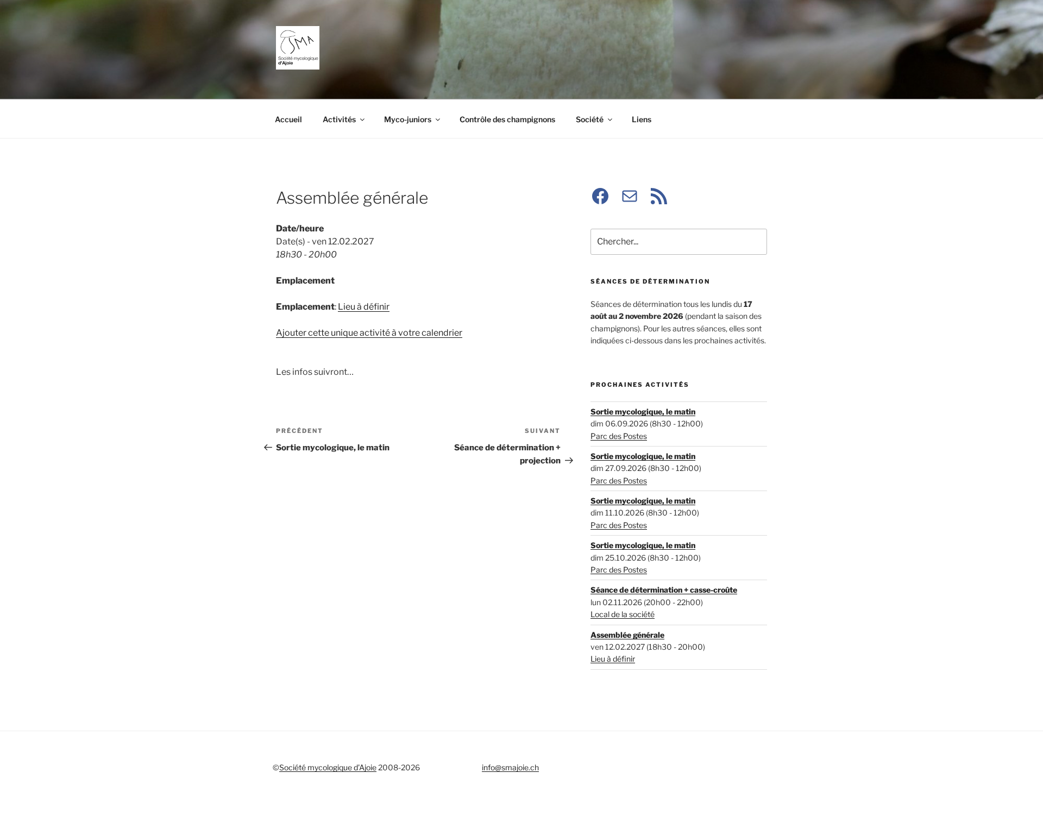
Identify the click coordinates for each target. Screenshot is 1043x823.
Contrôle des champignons (507, 119)
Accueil (288, 119)
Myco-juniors (407, 119)
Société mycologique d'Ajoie (327, 767)
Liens (641, 119)
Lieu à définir (363, 306)
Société (590, 119)
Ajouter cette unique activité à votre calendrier (369, 333)
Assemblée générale (627, 634)
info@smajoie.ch (510, 767)
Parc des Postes (618, 436)
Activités (339, 119)
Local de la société (622, 614)
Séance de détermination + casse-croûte (663, 589)
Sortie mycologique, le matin (642, 411)
